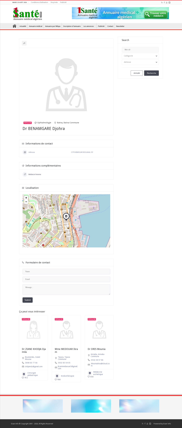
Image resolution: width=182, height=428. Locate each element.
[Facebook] (164, 2)
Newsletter (120, 26)
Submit (28, 300)
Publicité (63, 2)
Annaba (94, 354)
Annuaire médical (35, 26)
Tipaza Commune (64, 358)
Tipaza (60, 357)
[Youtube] (167, 2)
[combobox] (140, 56)
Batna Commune (71, 122)
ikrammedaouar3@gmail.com (68, 367)
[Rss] (162, 2)
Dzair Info (167, 424)
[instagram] (169, 2)
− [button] (26, 201)
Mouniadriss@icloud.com (100, 364)
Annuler (137, 73)
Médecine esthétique (98, 373)
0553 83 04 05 (64, 363)
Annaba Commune (97, 355)
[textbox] (140, 56)
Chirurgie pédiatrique (32, 374)
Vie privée (54, 2)
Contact (110, 26)
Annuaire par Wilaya (52, 26)
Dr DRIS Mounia (96, 349)
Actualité (23, 26)
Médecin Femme (35, 174)
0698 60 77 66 (31, 363)
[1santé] (27, 13)
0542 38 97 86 (97, 360)
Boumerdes (29, 357)
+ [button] (26, 197)
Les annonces (89, 26)
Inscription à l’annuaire (72, 26)
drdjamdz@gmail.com (34, 366)
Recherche (151, 73)
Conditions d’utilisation (39, 2)
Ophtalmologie (44, 122)
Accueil (14, 26)
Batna (59, 122)
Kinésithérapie (67, 376)
